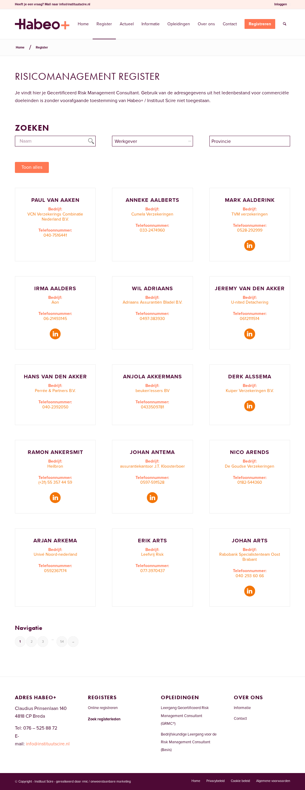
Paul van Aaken (55, 200)
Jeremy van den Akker (250, 288)
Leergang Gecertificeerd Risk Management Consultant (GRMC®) (185, 715)
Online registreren (103, 707)
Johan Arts (250, 540)
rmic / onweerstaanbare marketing (106, 781)
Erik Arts (152, 540)
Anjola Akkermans (152, 376)
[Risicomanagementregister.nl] (42, 24)
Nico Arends (249, 452)
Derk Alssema (249, 376)
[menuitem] (280, 4)
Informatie (242, 707)
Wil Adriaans (152, 288)
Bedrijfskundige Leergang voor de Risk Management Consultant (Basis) (189, 742)
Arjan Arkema (55, 540)
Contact (240, 718)
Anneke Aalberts (152, 200)
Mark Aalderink (250, 200)
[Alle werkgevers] (152, 141)
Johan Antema (152, 452)
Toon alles (31, 167)
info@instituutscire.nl (74, 4)
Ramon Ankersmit (55, 452)
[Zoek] (284, 24)
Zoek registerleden (104, 719)
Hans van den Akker (55, 376)
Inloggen (280, 4)
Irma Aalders (55, 288)
